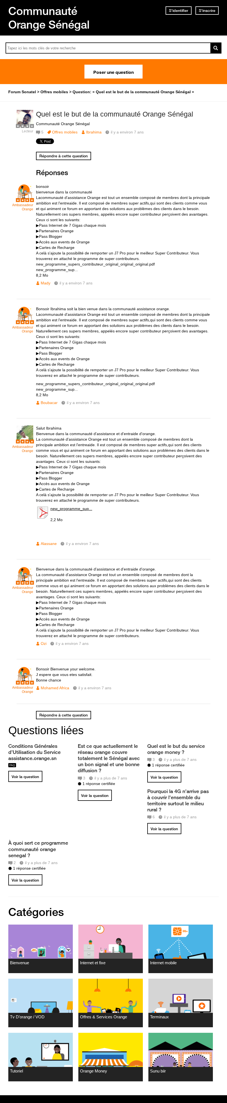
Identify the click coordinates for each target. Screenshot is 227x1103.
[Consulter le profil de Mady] (25, 199)
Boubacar (49, 402)
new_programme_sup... (71, 508)
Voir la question (25, 776)
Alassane (49, 543)
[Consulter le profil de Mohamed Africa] (25, 682)
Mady (45, 283)
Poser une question (113, 71)
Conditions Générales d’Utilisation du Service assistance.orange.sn (34, 752)
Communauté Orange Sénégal (49, 17)
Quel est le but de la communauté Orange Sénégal (114, 114)
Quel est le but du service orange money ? (176, 749)
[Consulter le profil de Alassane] (25, 441)
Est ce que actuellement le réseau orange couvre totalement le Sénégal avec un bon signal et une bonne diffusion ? (109, 758)
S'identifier (178, 10)
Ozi (44, 643)
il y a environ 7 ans (76, 283)
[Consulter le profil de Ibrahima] (25, 125)
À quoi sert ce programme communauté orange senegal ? (38, 849)
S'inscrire (207, 10)
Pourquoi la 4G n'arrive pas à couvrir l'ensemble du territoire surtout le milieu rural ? (178, 800)
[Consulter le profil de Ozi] (25, 582)
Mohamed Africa (55, 688)
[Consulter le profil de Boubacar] (25, 321)
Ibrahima (94, 132)
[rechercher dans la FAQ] (215, 48)
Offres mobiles (65, 132)
